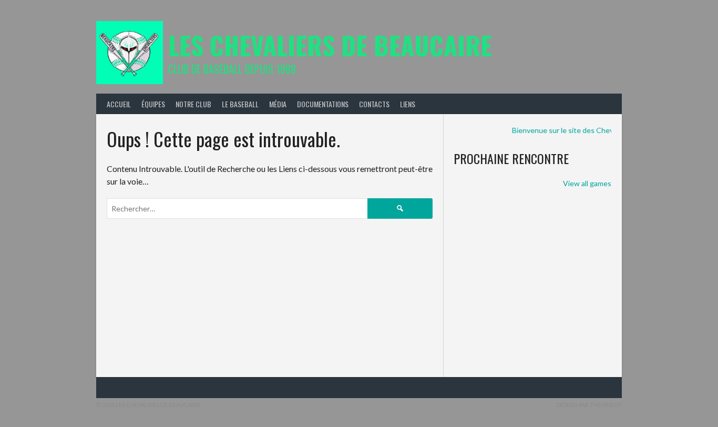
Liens (407, 103)
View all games (587, 183)
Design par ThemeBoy (589, 404)
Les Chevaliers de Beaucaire (330, 45)
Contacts (374, 103)
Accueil (119, 103)
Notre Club (193, 103)
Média (277, 103)
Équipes (153, 103)
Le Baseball (240, 103)
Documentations (322, 103)
